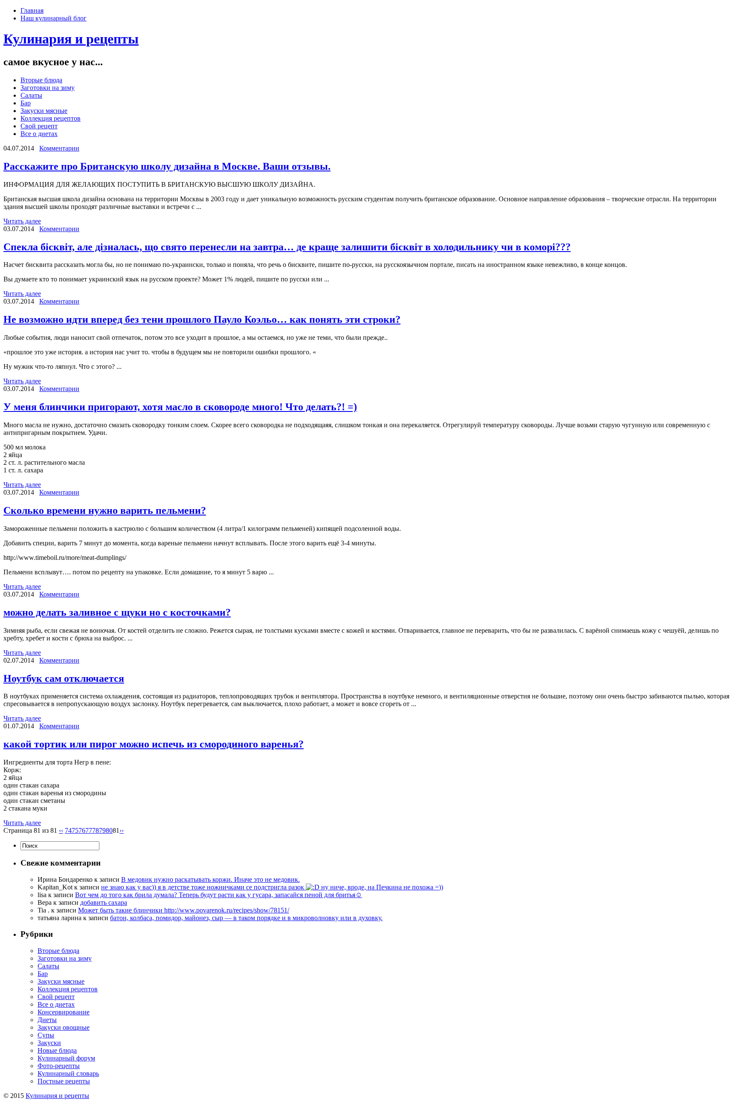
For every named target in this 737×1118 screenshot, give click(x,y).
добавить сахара (103, 902)
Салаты (31, 95)
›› (121, 830)
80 (109, 830)
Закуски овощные (64, 1027)
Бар (25, 103)
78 (95, 830)
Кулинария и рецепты (71, 38)
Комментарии (59, 148)
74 (68, 830)
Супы (46, 1035)
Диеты (47, 1019)
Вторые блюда (41, 80)
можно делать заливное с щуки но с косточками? (117, 612)
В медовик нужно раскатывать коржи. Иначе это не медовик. (210, 879)
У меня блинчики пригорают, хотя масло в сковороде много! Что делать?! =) (180, 406)
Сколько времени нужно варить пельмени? (104, 510)
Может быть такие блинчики (121, 910)
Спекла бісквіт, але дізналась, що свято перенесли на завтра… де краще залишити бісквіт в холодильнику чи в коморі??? (287, 246)
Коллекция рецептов (50, 118)
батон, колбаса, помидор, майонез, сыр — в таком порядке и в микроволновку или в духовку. (246, 917)
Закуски (49, 1042)
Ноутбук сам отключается (63, 678)
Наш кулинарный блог (53, 18)
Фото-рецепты (59, 1065)
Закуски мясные (43, 110)
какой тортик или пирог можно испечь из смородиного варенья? (153, 744)
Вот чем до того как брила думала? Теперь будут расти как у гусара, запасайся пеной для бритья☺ (218, 894)
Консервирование (64, 1012)
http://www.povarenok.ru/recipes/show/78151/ (226, 910)
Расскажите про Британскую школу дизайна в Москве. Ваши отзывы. (167, 166)
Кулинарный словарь (68, 1073)
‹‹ (61, 830)
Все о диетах (39, 133)
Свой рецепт (39, 126)
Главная (32, 10)
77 (88, 830)
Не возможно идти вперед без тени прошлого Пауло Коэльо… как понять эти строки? (201, 319)
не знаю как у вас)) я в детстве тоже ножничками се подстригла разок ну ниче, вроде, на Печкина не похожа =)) (272, 887)
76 (81, 830)
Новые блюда (57, 1050)
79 (102, 830)
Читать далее (22, 221)
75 (75, 830)
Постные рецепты (64, 1081)
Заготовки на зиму (47, 87)
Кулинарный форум (66, 1058)
